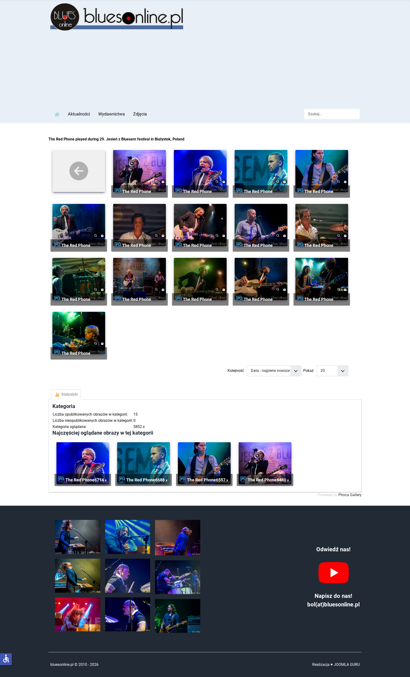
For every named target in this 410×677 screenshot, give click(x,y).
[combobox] (332, 114)
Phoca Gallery (350, 495)
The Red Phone (136, 191)
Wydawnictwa (111, 114)
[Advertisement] (205, 69)
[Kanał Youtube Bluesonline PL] (333, 572)
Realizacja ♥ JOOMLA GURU (336, 664)
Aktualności (79, 114)
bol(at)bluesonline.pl (333, 604)
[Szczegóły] (156, 181)
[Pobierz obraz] (163, 181)
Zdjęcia (140, 114)
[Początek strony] (401, 668)
